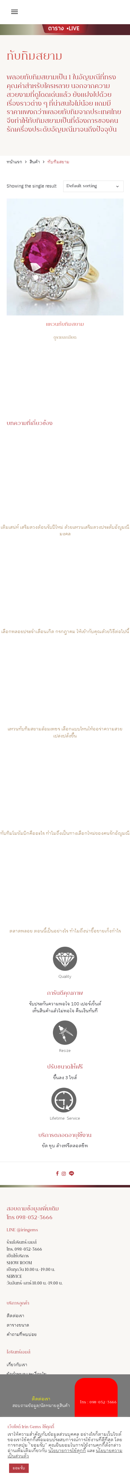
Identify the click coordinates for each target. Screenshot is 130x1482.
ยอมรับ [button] (19, 1468)
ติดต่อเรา (15, 1315)
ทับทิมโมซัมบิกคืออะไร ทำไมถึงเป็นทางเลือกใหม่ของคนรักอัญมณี (65, 833)
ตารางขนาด (18, 1325)
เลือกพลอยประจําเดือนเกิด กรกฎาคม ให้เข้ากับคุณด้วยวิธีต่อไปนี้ (65, 631)
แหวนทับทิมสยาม (65, 324)
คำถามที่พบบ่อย (22, 1334)
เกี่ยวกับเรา (17, 1364)
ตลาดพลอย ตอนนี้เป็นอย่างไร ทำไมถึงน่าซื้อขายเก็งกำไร (65, 931)
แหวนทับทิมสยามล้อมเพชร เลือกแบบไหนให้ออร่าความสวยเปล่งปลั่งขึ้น (65, 732)
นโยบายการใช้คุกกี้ (67, 1450)
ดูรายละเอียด (65, 338)
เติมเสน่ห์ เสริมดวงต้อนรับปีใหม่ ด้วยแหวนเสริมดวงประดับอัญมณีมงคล (65, 531)
